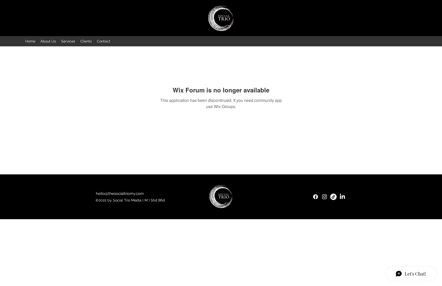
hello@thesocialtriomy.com (120, 193)
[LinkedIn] (342, 197)
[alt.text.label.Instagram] (324, 197)
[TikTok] (333, 197)
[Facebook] (315, 197)
